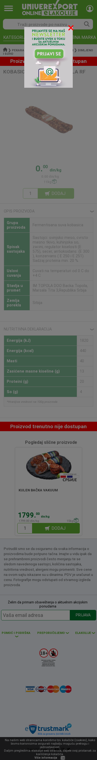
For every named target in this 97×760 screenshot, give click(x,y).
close (71, 28)
